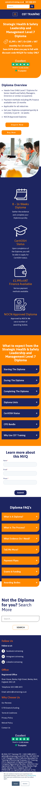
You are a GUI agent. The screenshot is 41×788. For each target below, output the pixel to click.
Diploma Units (11, 402)
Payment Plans (11, 560)
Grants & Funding (12, 571)
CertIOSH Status (12, 413)
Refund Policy (7, 723)
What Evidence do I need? (17, 538)
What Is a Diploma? (13, 516)
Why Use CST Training (14, 435)
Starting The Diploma (14, 369)
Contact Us (6, 728)
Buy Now (11, 132)
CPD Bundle (9, 424)
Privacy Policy (32, 775)
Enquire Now (17, 125)
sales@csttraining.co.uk (14, 2)
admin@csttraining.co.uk (11, 756)
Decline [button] (25, 784)
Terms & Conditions (9, 713)
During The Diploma (14, 380)
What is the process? (14, 527)
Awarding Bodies (12, 582)
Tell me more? (11, 549)
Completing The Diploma (16, 391)
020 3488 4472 (30, 2)
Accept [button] (16, 784)
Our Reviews (6, 703)
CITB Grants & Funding (10, 708)
